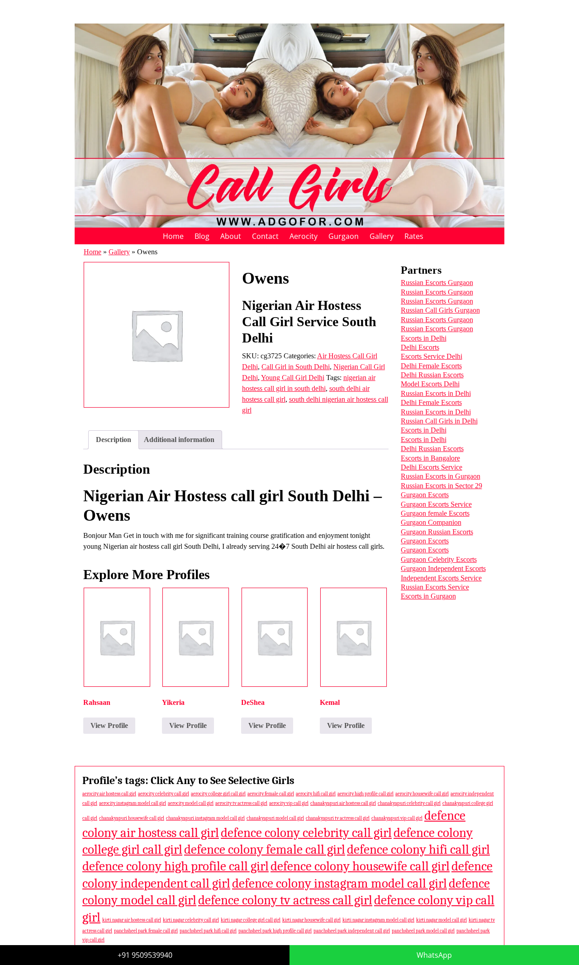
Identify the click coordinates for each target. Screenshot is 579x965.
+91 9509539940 (145, 955)
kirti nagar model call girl (441, 920)
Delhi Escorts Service (431, 467)
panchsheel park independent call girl (351, 931)
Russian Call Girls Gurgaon (440, 310)
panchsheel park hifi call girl (208, 931)
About (230, 236)
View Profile (109, 725)
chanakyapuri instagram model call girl (205, 818)
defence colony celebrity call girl (306, 832)
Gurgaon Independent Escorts (443, 568)
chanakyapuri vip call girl (396, 818)
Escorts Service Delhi (431, 356)
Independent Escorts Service (441, 578)
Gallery (382, 236)
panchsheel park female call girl (146, 931)
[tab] (113, 439)
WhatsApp (434, 955)
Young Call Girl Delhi (292, 377)
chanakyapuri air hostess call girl (343, 803)
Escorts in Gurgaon (428, 596)
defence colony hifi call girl (418, 849)
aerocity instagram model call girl (132, 803)
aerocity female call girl (270, 794)
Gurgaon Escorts (425, 495)
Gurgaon (343, 236)
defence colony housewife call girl (360, 866)
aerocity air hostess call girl (109, 794)
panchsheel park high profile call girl (275, 931)
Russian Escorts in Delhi (436, 393)
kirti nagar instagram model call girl (378, 920)
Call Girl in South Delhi (295, 367)
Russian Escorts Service (435, 587)
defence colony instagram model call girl (339, 883)
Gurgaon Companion (431, 522)
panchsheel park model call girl (423, 931)
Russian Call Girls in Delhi (439, 421)
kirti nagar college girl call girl (250, 920)
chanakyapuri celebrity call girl (409, 803)
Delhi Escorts (420, 347)
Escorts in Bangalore (430, 458)
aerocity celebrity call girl (163, 794)
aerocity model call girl (191, 803)
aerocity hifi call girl (316, 794)
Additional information (179, 439)
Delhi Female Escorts (431, 366)
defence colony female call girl (264, 849)
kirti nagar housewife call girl (311, 920)
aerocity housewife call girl (422, 794)
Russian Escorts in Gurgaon (440, 476)
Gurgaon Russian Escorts (437, 532)
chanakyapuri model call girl (275, 818)
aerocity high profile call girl (365, 794)
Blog (202, 236)
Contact (265, 236)
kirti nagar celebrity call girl (191, 920)
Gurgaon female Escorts (435, 513)
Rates (413, 236)
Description (113, 439)
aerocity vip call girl (288, 803)
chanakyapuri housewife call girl (131, 818)
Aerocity (304, 236)
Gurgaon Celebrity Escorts (439, 559)
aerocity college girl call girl (218, 794)
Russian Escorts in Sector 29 (441, 486)
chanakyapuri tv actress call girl (338, 818)
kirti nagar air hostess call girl (131, 920)
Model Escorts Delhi (430, 384)
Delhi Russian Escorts (432, 375)
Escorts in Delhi (423, 338)
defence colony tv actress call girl (285, 900)
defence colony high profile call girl (175, 866)
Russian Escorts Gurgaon (437, 282)
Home (173, 236)
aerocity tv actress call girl (241, 803)
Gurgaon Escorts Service (436, 504)
